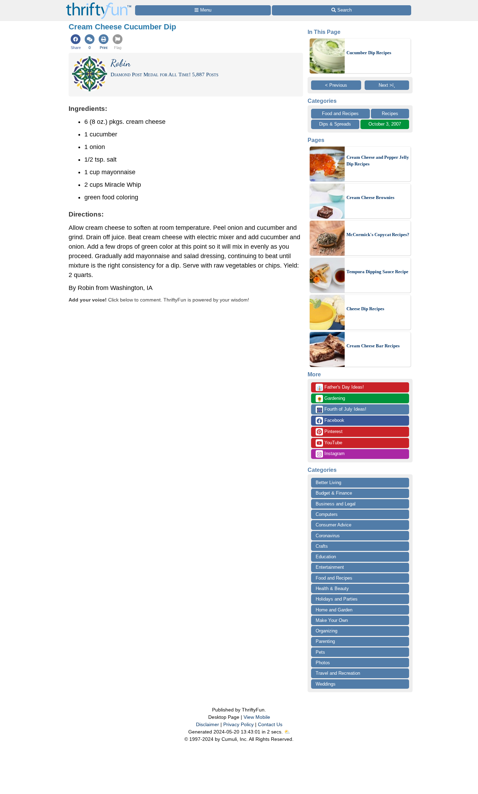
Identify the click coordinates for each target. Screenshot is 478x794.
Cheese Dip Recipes (365, 308)
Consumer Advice (333, 524)
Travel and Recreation (338, 673)
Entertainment (330, 567)
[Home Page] (98, 4)
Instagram (334, 453)
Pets (320, 652)
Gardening (331, 399)
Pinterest (333, 431)
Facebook (333, 420)
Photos (323, 662)
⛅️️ (287, 732)
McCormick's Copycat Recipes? (377, 234)
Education (326, 556)
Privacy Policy (238, 724)
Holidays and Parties (337, 599)
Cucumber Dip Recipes (368, 52)
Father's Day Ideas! (340, 387)
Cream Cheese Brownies (370, 197)
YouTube (332, 442)
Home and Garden (334, 609)
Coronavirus (328, 535)
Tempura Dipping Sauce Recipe (377, 271)
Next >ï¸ (387, 85)
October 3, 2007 (384, 124)
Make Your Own (332, 620)
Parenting (325, 641)
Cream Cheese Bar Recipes (373, 345)
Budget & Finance (334, 493)
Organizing (326, 630)
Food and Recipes (340, 113)
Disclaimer (207, 724)
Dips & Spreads (335, 124)
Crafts (322, 546)
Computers (327, 514)
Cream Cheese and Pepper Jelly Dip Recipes (377, 161)
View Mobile (257, 717)
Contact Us (270, 724)
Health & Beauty (332, 588)
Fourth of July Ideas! (341, 409)
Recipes (390, 113)
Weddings (326, 684)
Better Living (328, 482)
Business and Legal (336, 503)
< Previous (336, 85)
